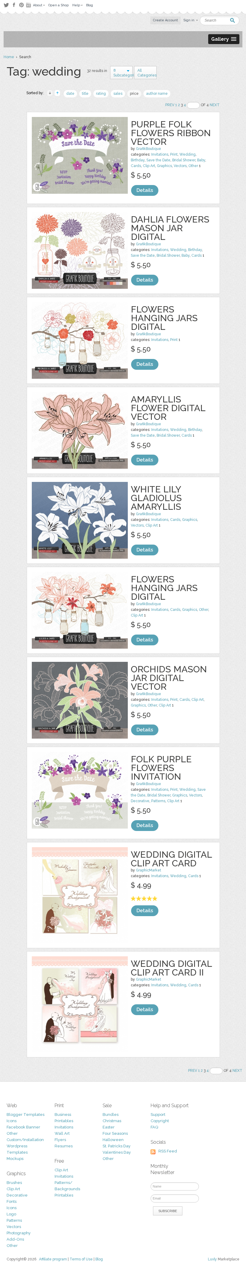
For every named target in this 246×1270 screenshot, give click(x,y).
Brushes (14, 1182)
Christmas (112, 1121)
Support (158, 1114)
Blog (99, 1259)
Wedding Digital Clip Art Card (171, 858)
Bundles (110, 1114)
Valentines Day (117, 1152)
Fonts (11, 1201)
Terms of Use (81, 1259)
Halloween (113, 1139)
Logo (11, 1214)
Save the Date (158, 160)
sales (117, 93)
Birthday (138, 160)
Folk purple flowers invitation (161, 768)
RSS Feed (167, 1151)
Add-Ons (15, 1239)
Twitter (6, 5)
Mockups (15, 1158)
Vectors (180, 166)
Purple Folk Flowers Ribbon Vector (171, 133)
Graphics (164, 166)
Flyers (60, 1139)
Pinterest (21, 5)
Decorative (140, 801)
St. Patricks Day (116, 1146)
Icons (11, 1121)
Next (215, 105)
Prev (169, 105)
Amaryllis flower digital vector (168, 408)
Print (174, 154)
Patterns (158, 801)
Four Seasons (115, 1133)
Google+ (29, 5)
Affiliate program (53, 1259)
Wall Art (62, 1133)
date (70, 93)
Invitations (159, 154)
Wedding (187, 154)
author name (157, 93)
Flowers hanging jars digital (164, 318)
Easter (109, 1127)
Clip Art (149, 166)
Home (9, 57)
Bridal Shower (183, 160)
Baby (201, 160)
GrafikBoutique (148, 149)
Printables (64, 1121)
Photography (19, 1233)
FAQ (154, 1127)
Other (193, 166)
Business (63, 1114)
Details (144, 190)
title (85, 93)
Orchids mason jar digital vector (169, 678)
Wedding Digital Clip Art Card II (171, 968)
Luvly (212, 1259)
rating (101, 93)
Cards (136, 166)
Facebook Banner (23, 1127)
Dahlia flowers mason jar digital (170, 228)
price (134, 93)
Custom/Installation (25, 1139)
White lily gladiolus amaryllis (156, 498)
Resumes (64, 1146)
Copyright (160, 1121)
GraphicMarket (148, 870)
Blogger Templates (25, 1114)
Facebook (14, 5)
